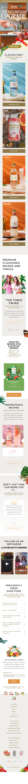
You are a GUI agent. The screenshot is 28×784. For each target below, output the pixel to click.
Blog (13, 714)
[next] (24, 377)
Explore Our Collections (14, 733)
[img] (14, 502)
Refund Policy (14, 745)
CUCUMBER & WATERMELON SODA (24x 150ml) (14, 377)
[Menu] (2, 7)
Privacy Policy (14, 740)
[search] (6, 7)
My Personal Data (14, 730)
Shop (13, 709)
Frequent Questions (14, 728)
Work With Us (14, 716)
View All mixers (13, 395)
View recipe (12, 453)
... (3, 440)
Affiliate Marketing (14, 747)
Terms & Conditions (14, 738)
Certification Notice (14, 757)
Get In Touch (14, 721)
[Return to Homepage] (14, 7)
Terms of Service (14, 742)
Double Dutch (16, 767)
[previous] (4, 377)
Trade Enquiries (14, 726)
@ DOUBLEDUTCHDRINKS (14, 547)
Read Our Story (13, 322)
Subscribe (14, 681)
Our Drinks (13, 706)
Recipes (14, 711)
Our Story (14, 704)
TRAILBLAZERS (14, 723)
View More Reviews (13, 528)
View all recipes (13, 463)
